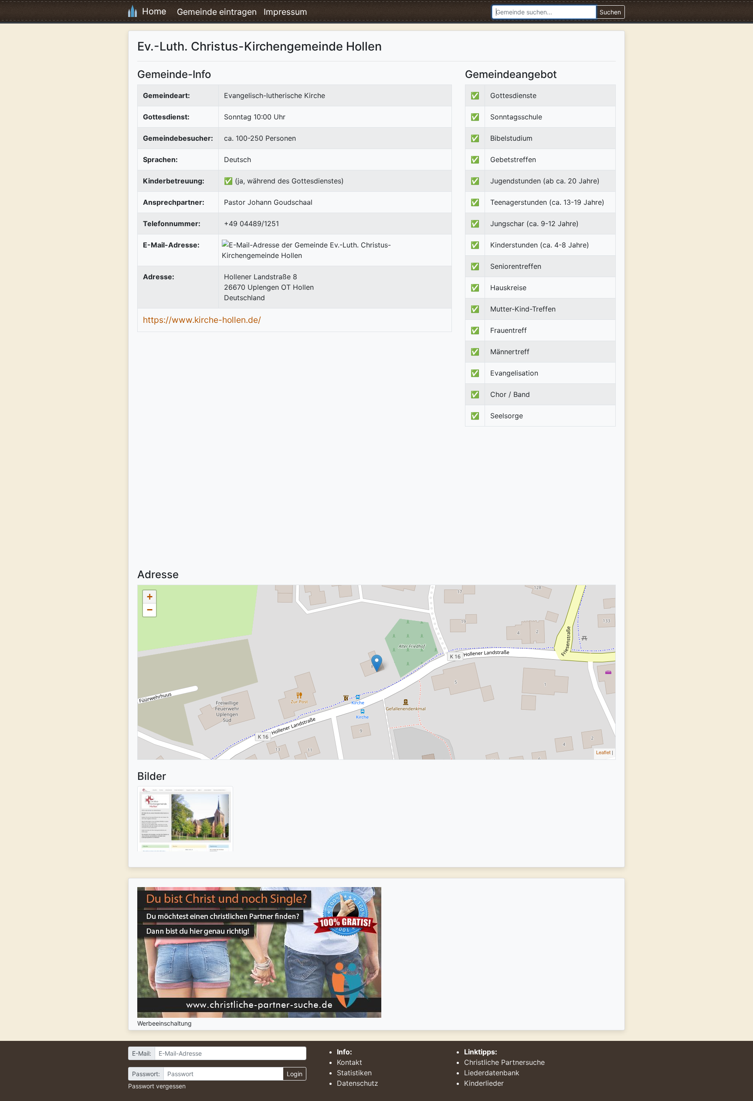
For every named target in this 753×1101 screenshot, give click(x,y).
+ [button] (150, 596)
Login (294, 1073)
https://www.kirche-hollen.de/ (202, 320)
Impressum (285, 12)
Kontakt (349, 1062)
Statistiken (354, 1072)
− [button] (150, 609)
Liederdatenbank (491, 1072)
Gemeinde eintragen (217, 12)
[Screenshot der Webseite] (185, 821)
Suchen (610, 12)
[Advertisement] (538, 505)
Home (151, 11)
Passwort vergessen (157, 1086)
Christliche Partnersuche (504, 1062)
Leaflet (603, 752)
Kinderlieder (484, 1083)
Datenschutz (357, 1083)
